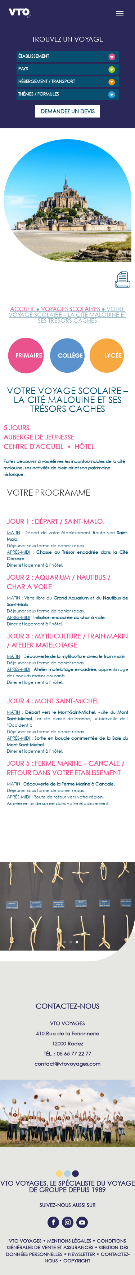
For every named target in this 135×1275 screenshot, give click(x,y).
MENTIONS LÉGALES (69, 1241)
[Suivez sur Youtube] (82, 1222)
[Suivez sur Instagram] (67, 1222)
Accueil (22, 309)
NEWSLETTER (81, 1254)
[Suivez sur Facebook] (53, 1222)
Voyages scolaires (70, 309)
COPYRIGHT (76, 1261)
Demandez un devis (68, 111)
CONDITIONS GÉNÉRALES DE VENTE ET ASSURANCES (66, 1244)
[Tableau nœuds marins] (67, 948)
